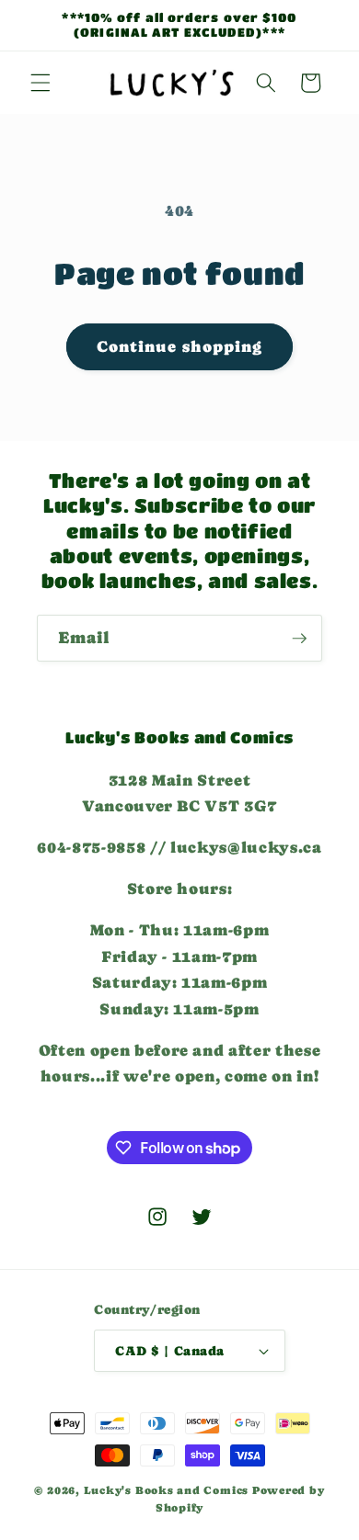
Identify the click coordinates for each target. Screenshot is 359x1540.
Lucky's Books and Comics (166, 1490)
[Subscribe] (299, 638)
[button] (40, 83)
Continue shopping (180, 347)
